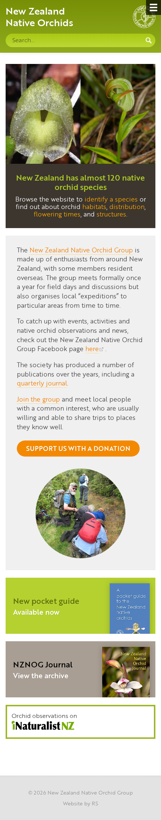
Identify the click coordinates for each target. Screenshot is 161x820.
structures (111, 214)
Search (149, 40)
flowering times (57, 214)
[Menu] (153, 7)
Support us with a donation (78, 448)
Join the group (38, 399)
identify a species (111, 199)
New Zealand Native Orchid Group (81, 250)
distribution (127, 206)
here (92, 348)
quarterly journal (42, 383)
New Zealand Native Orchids (39, 16)
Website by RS (80, 803)
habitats (94, 206)
